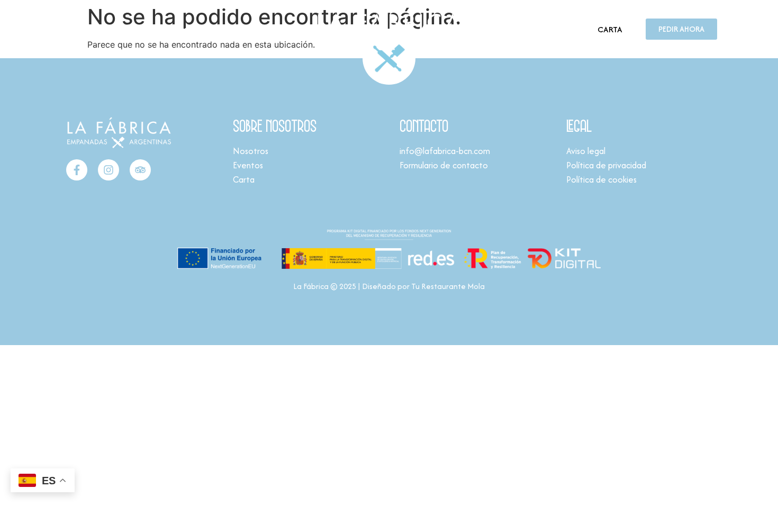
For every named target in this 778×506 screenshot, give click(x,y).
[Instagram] (108, 169)
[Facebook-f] (76, 169)
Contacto (192, 29)
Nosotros (107, 29)
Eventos (149, 29)
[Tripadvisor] (140, 169)
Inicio (71, 29)
